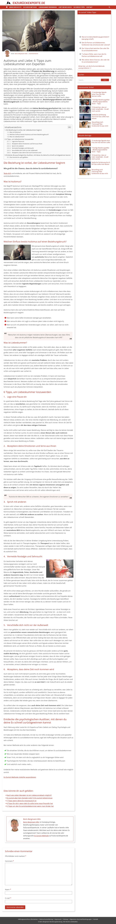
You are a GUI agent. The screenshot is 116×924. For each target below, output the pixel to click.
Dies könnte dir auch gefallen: (19, 157)
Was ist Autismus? (15, 132)
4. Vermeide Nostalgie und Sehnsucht (22, 148)
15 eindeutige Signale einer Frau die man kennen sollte (99, 94)
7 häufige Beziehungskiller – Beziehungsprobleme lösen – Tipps (101, 102)
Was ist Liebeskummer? (17, 137)
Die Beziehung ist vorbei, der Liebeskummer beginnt (24, 130)
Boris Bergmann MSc (21, 53)
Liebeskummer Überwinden (48, 7)
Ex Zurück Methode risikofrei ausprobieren (20, 777)
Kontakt (89, 7)
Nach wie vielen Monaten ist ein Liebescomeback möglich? (29, 795)
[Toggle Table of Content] (68, 127)
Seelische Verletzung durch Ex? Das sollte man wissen (100, 116)
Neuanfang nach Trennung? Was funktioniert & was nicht (100, 124)
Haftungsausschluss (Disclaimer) (28, 919)
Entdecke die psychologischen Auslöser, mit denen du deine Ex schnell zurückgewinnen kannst (38, 155)
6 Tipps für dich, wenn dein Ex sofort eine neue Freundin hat (30, 803)
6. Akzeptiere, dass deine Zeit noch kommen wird (25, 152)
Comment (9, 861)
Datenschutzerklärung (46, 919)
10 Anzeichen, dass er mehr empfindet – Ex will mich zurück (100, 109)
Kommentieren (33, 53)
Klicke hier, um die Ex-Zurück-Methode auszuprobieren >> (91, 67)
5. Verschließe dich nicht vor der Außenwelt (23, 150)
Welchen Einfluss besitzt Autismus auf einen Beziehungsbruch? (29, 134)
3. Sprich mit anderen (17, 146)
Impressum (58, 919)
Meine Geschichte (15, 7)
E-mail (8, 898)
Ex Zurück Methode (30, 7)
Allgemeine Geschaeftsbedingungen (81, 919)
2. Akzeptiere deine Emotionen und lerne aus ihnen (26, 144)
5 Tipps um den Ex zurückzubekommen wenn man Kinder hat (30, 806)
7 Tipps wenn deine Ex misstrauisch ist (21, 801)
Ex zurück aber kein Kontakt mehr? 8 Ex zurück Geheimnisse (29, 798)
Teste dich (7, 173)
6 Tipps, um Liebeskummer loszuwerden (20, 139)
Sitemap (65, 919)
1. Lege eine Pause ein (17, 141)
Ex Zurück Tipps (79, 7)
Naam (8, 889)
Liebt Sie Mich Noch (65, 7)
